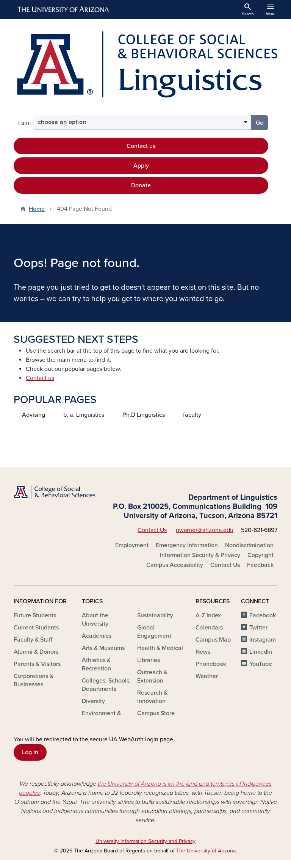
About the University (95, 620)
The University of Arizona (206, 850)
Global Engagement (154, 632)
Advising (33, 415)
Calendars (209, 627)
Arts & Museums (103, 648)
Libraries (148, 660)
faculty (192, 415)
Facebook (262, 615)
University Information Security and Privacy (145, 841)
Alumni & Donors (36, 652)
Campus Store (156, 713)
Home (37, 209)
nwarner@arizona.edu (204, 530)
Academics (96, 636)
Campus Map (213, 639)
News (203, 652)
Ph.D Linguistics (143, 415)
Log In (30, 752)
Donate (141, 185)
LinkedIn (260, 652)
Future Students (35, 615)
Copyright (260, 555)
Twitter (258, 627)
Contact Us (152, 530)
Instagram (262, 639)
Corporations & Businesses (33, 680)
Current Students (36, 627)
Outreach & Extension (152, 676)
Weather (207, 676)
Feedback (260, 565)
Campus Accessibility (174, 565)
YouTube (260, 664)
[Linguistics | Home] (145, 64)
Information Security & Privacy (200, 555)
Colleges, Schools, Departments (106, 685)
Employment (132, 545)
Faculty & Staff (33, 639)
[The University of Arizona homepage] (63, 9)
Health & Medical (160, 648)
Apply (141, 165)
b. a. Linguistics (83, 415)
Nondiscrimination (249, 545)
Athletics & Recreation (96, 664)
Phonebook (211, 664)
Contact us (141, 146)
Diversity (93, 701)
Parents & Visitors (37, 664)
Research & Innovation (152, 697)
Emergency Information (187, 545)
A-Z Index (208, 615)
